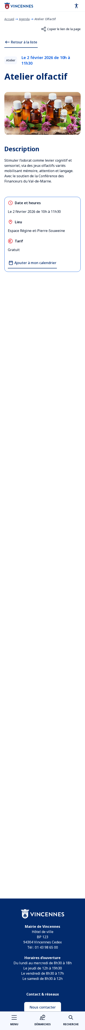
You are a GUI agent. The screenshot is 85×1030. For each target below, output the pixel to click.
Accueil (9, 19)
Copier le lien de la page (64, 29)
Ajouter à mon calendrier (35, 262)
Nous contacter (42, 1007)
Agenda (24, 19)
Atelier (10, 60)
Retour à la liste (24, 42)
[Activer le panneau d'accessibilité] (76, 6)
